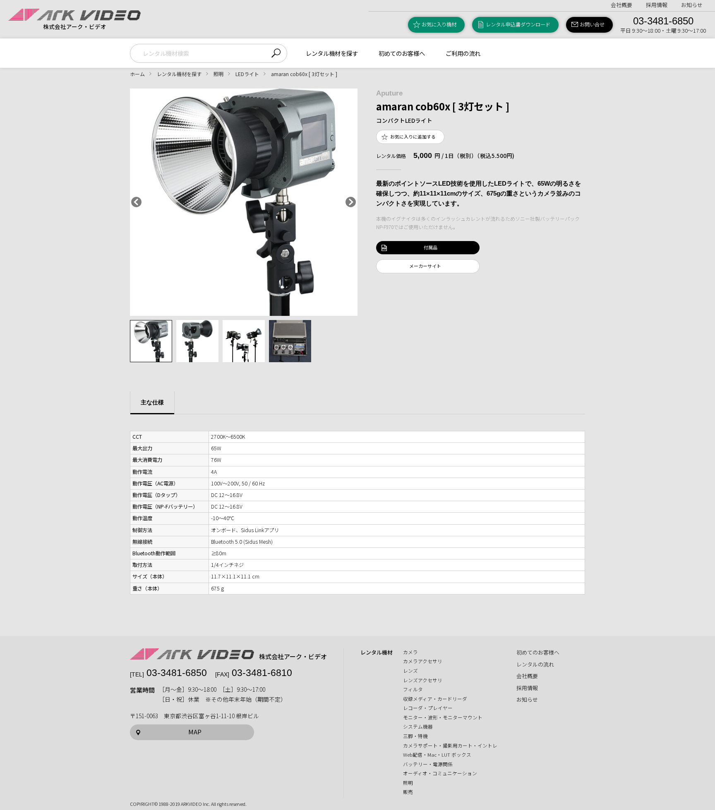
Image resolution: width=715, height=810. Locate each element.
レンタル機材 (376, 652)
